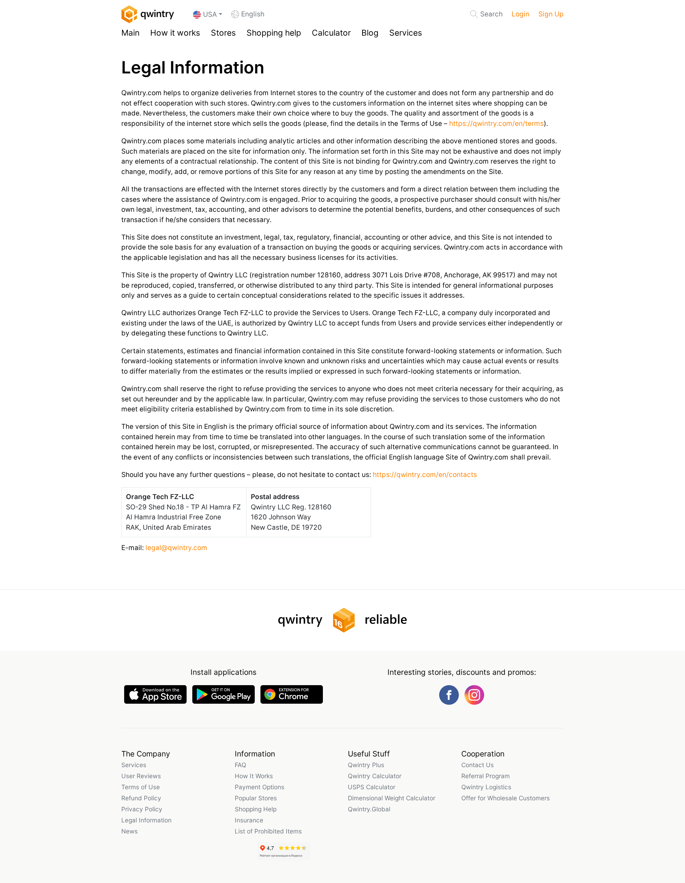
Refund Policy (141, 798)
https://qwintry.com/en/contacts (425, 475)
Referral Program (485, 776)
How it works (175, 33)
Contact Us (477, 765)
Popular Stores (256, 798)
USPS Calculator (371, 787)
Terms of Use (140, 787)
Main (130, 33)
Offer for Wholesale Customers (505, 798)
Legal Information (146, 820)
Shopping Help (255, 809)
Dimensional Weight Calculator (391, 798)
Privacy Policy (141, 809)
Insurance (249, 820)
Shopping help (274, 33)
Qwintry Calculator (374, 776)
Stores (223, 33)
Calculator (331, 33)
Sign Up (551, 14)
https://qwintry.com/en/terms (496, 123)
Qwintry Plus (366, 765)
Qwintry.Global (369, 809)
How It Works (254, 776)
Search (491, 14)
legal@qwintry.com (176, 548)
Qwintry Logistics (486, 787)
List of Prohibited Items (268, 831)
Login (520, 14)
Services (405, 33)
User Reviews (141, 776)
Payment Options (259, 787)
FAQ (240, 765)
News (129, 831)
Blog (370, 33)
